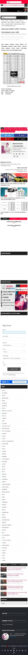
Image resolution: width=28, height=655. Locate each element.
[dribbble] (17, 650)
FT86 (3, 449)
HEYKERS (4, 461)
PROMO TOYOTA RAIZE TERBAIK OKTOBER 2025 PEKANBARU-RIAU (13, 184)
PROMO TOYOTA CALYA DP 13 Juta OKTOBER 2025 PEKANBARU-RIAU (15, 587)
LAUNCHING (5, 487)
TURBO (4, 543)
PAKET (4, 499)
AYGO (4, 408)
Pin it (9, 139)
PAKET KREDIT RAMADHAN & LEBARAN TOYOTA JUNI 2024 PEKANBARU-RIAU (13, 198)
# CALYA (17, 128)
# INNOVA (13, 130)
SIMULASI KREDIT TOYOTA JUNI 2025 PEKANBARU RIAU (13, 213)
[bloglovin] (14, 650)
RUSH (2, 24)
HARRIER (4, 456)
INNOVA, (22, 38)
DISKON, (10, 38)
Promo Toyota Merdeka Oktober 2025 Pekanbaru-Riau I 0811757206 (16, 568)
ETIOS (4, 438)
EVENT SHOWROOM (8, 441)
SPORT (4, 530)
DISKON (21, 21)
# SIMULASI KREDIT (10, 131)
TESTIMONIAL (6, 535)
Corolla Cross (6, 426)
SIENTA (4, 522)
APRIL (3, 400)
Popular (14, 564)
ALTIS (3, 395)
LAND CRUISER (6, 484)
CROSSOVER (5, 428)
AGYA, (21, 36)
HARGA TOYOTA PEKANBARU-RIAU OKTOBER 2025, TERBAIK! (15, 574)
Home (2, 21)
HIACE (4, 464)
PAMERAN (5, 502)
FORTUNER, (15, 38)
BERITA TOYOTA (7, 411)
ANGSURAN (5, 398)
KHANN (4, 477)
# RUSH (3, 131)
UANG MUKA (5, 545)
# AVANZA (12, 128)
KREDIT (18, 22)
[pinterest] (11, 650)
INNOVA (13, 22)
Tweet (9, 135)
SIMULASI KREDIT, (16, 39)
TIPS (3, 537)
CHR (3, 421)
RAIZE (3, 510)
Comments (22, 564)
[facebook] (2, 650)
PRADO (4, 504)
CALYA (16, 21)
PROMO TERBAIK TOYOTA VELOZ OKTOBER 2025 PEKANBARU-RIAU (17, 593)
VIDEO (4, 553)
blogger (5, 218)
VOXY (3, 558)
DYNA (3, 436)
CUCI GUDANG (6, 431)
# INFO (8, 130)
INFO (9, 22)
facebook (22, 218)
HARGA (4, 454)
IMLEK (3, 469)
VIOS (3, 555)
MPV (3, 494)
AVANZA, (3, 38)
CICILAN (4, 423)
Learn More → (13, 636)
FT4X (3, 446)
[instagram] (25, 650)
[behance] (22, 650)
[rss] (20, 650)
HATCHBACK (5, 459)
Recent (5, 564)
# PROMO (25, 130)
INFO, (19, 38)
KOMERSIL (5, 479)
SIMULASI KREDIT (9, 24)
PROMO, (7, 39)
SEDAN (4, 517)
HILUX (3, 466)
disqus (13, 218)
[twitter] (5, 650)
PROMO (23, 22)
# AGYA (6, 128)
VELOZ (4, 550)
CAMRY (4, 418)
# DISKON (23, 128)
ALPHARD (4, 393)
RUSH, (10, 39)
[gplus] (8, 650)
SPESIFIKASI (5, 527)
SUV (3, 532)
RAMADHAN (5, 512)
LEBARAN (4, 489)
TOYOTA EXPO (6, 540)
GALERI (4, 451)
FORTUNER (3, 22)
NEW (3, 497)
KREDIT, (3, 39)
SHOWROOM (5, 520)
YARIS (3, 560)
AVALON (4, 403)
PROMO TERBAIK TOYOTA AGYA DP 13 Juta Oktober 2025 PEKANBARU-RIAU (17, 580)
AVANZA (11, 21)
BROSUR (4, 413)
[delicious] (14, 653)
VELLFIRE (4, 548)
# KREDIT (19, 130)
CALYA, (6, 38)
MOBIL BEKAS (6, 492)
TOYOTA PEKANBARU (7, 624)
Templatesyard (13, 646)
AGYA (6, 21)
